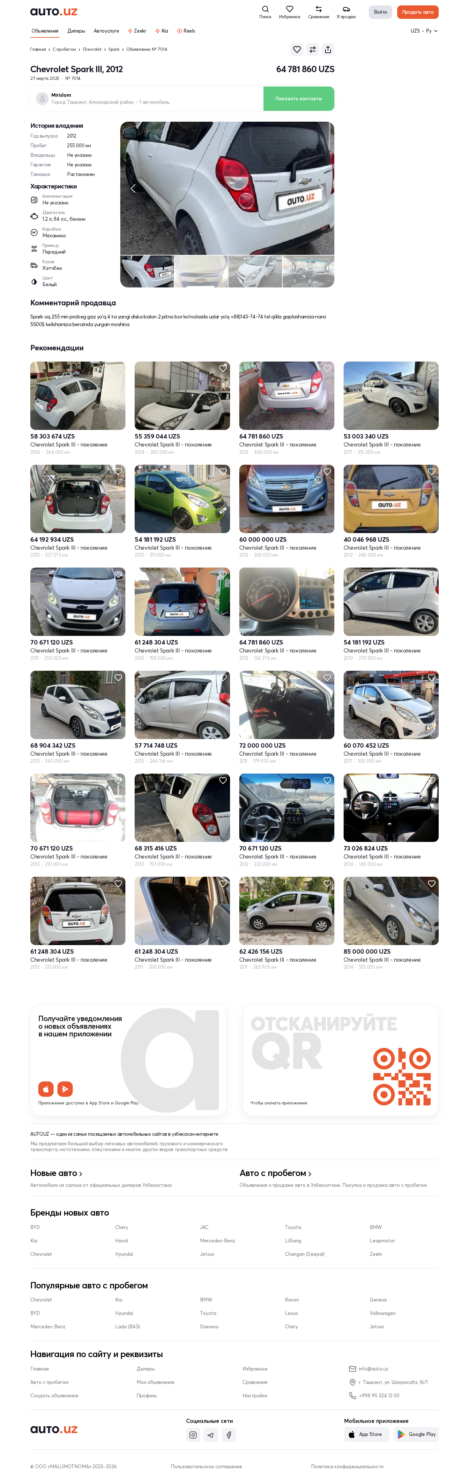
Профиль (147, 1396)
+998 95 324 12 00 (379, 1396)
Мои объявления (155, 1382)
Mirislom (61, 95)
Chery (121, 1227)
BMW (376, 1227)
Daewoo (209, 1327)
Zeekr (376, 1254)
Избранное (255, 1369)
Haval (121, 1241)
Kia (33, 1241)
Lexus (291, 1313)
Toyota (293, 1227)
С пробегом (64, 49)
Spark (114, 49)
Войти (380, 12)
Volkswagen (383, 1313)
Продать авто (418, 12)
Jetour (207, 1254)
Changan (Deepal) (304, 1254)
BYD (35, 1227)
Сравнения (254, 1382)
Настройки (254, 1396)
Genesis (378, 1300)
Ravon (292, 1300)
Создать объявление (54, 1396)
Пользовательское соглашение (206, 1467)
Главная (38, 49)
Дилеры (146, 1369)
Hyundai (124, 1254)
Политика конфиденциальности (347, 1467)
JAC (204, 1227)
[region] (227, 188)
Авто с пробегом (49, 1382)
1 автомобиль (154, 102)
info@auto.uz (373, 1369)
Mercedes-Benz (217, 1241)
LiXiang (293, 1241)
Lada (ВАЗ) (127, 1327)
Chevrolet (92, 49)
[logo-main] (53, 12)
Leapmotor (382, 1241)
